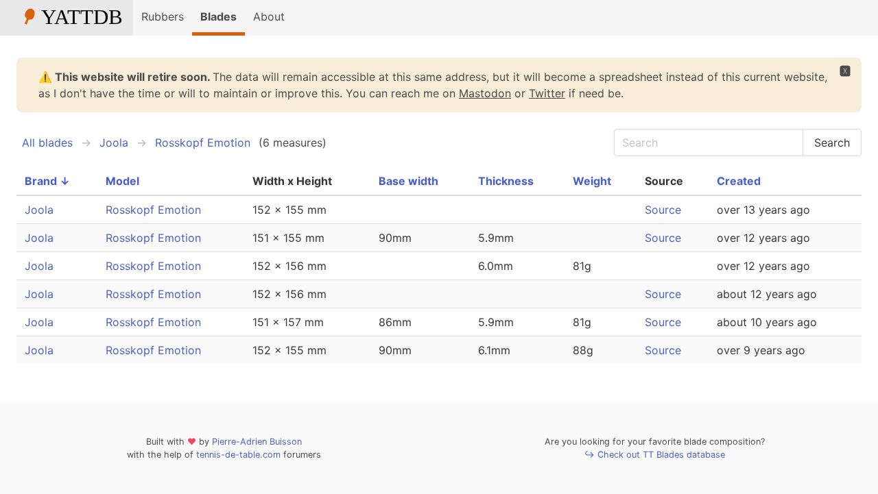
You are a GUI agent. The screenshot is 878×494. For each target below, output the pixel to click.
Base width (408, 181)
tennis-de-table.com (238, 454)
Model (122, 181)
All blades (47, 142)
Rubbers (162, 16)
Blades (218, 16)
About (269, 16)
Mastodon (485, 93)
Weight (592, 181)
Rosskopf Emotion (202, 142)
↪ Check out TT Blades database (654, 454)
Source (663, 210)
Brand (47, 181)
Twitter (547, 93)
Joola (113, 142)
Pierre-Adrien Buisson (257, 441)
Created (739, 181)
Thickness (506, 181)
